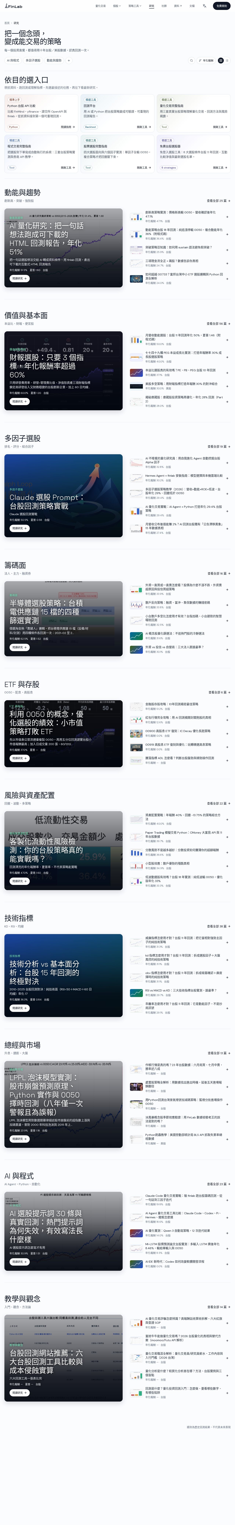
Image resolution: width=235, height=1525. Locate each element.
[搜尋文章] (191, 60)
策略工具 (134, 6)
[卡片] (221, 60)
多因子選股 (33, 60)
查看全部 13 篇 (217, 1053)
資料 (179, 6)
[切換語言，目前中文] (204, 6)
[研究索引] (68, 60)
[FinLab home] (13, 6)
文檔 (192, 6)
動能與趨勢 (54, 60)
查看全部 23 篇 (217, 1184)
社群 (164, 6)
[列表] (227, 60)
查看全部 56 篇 (217, 324)
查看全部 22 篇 (217, 803)
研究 (151, 6)
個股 (115, 6)
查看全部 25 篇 (217, 201)
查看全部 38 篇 (217, 926)
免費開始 (222, 6)
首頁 (7, 23)
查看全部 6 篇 (218, 692)
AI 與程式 (13, 60)
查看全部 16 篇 (217, 573)
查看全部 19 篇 (217, 447)
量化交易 (100, 6)
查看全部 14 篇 (217, 1307)
